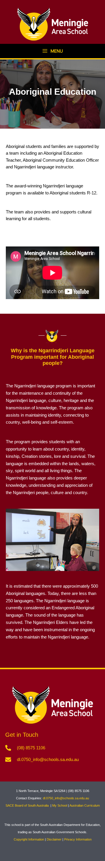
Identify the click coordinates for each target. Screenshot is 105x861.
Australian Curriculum (84, 805)
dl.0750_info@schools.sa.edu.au (66, 798)
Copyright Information (29, 839)
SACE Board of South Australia (28, 805)
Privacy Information (78, 839)
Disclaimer (54, 839)
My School (59, 805)
